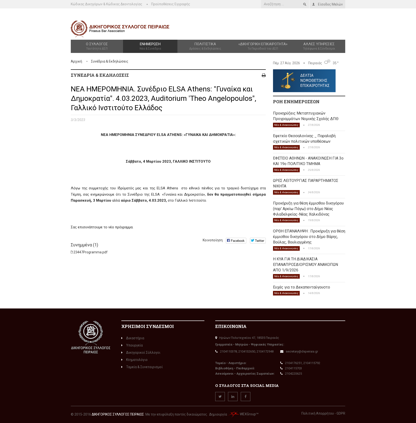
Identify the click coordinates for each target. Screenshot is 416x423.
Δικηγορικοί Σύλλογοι (143, 352)
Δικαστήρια (135, 338)
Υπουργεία (134, 345)
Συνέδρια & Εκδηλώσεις (109, 61)
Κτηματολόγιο (137, 360)
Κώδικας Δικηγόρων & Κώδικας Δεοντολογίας (106, 4)
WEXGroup (248, 414)
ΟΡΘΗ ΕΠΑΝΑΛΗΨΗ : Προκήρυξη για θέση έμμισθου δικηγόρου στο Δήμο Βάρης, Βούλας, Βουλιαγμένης (309, 236)
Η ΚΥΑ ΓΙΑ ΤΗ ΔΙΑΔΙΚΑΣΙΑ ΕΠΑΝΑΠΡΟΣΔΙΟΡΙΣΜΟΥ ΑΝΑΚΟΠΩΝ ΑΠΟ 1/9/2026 (305, 264)
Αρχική (76, 61)
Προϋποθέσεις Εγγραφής (170, 4)
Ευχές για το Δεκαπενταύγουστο (301, 287)
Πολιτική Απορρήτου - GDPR (323, 413)
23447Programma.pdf (90, 252)
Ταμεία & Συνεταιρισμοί (144, 367)
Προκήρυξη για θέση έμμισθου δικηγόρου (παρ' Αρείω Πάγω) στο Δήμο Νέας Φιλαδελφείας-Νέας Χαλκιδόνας (308, 209)
